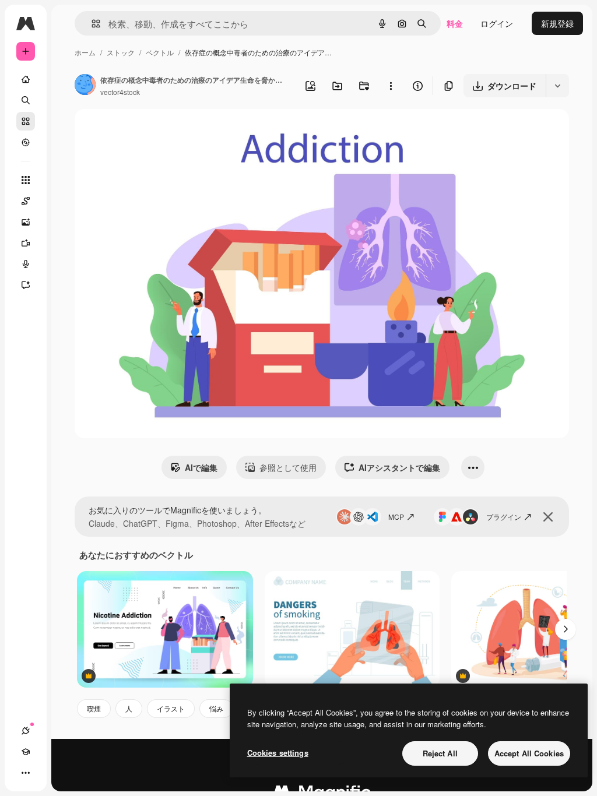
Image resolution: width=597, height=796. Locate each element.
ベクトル (160, 52)
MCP (396, 517)
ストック (121, 52)
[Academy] (25, 751)
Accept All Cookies (529, 753)
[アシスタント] (25, 285)
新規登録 (557, 23)
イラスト (171, 708)
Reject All (440, 753)
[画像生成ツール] (25, 222)
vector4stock (120, 92)
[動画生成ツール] (25, 243)
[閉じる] (548, 517)
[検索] (25, 100)
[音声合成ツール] (25, 264)
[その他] (25, 772)
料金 (455, 23)
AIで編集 (201, 467)
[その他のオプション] (390, 85)
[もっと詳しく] (25, 142)
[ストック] (25, 121)
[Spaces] (25, 201)
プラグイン (503, 517)
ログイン (496, 23)
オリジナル (155, 131)
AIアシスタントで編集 (399, 467)
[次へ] (565, 629)
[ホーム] (25, 79)
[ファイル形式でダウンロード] (557, 85)
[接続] (25, 730)
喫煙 (94, 708)
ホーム (85, 52)
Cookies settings (277, 752)
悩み (216, 708)
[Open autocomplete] (91, 23)
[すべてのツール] (25, 180)
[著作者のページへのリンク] (85, 85)
